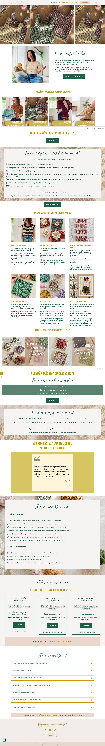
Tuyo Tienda (71, 744)
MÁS (76, 2)
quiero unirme (52, 141)
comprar (19, 625)
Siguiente (100, 128)
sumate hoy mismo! (52, 205)
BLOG (72, 2)
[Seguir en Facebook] (60, 730)
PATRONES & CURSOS (64, 2)
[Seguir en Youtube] (50, 730)
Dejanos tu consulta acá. (64, 641)
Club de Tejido (53, 2)
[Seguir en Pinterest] (55, 730)
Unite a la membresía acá (74, 76)
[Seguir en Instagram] (45, 730)
